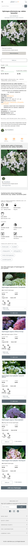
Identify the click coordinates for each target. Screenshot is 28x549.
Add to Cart (15, 313)
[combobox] (14, 308)
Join (22, 507)
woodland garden (5, 103)
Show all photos (14, 53)
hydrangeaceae (10, 96)
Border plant (5, 246)
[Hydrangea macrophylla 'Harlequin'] (14, 463)
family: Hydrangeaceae (8, 255)
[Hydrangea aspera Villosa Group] (14, 336)
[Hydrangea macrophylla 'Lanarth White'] (14, 380)
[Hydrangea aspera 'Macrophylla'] (14, 422)
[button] (23, 6)
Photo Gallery (6, 141)
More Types (22, 141)
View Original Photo (6, 185)
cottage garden (13, 102)
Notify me (14, 60)
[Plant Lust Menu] (2, 1)
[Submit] (25, 6)
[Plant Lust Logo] (15, 2)
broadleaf (14, 246)
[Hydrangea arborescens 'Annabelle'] (14, 291)
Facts (14, 140)
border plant (6, 102)
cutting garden (20, 102)
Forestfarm (7, 182)
